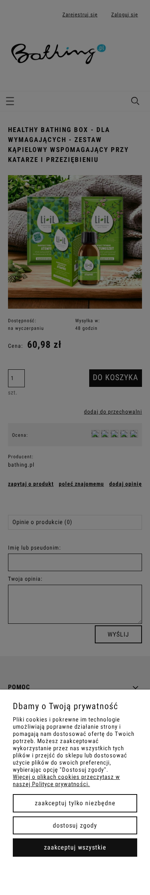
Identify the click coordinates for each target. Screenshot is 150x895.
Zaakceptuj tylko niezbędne (75, 803)
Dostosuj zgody (75, 825)
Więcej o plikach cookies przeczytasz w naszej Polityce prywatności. (66, 780)
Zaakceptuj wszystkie (75, 847)
